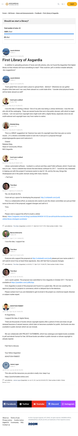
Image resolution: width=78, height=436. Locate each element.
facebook (11, 404)
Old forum (11, 13)
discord (55, 404)
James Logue (14, 364)
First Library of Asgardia (50, 13)
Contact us (6, 425)
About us (6, 418)
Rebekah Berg (14, 124)
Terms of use (15, 418)
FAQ (22, 422)
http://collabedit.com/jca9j (50, 197)
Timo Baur (13, 185)
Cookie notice (19, 420)
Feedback (38, 13)
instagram (69, 404)
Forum (4, 13)
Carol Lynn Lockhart (16, 100)
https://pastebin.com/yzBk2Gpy (22, 282)
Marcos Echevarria (16, 233)
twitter (25, 404)
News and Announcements (24, 13)
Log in (72, 4)
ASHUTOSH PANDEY (16, 306)
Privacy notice (7, 420)
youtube (40, 404)
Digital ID (6, 422)
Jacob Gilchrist (15, 50)
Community (15, 422)
